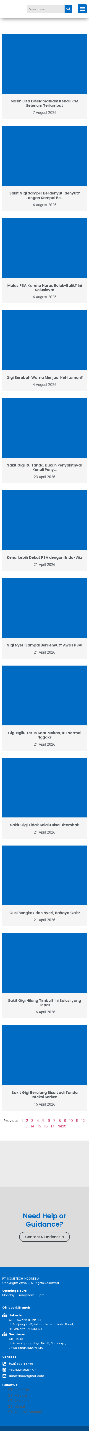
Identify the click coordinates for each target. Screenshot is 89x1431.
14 (32, 1126)
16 (46, 1126)
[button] (82, 8)
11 (77, 1120)
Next (62, 1126)
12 (83, 1120)
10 (71, 1120)
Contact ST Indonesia (44, 1236)
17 (52, 1126)
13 (26, 1126)
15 (39, 1126)
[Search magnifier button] (68, 9)
